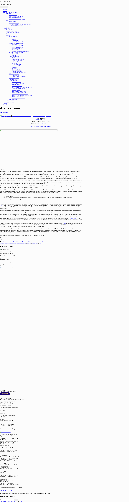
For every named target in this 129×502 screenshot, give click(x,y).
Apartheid (13, 241)
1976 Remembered (16, 82)
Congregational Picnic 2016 (18, 59)
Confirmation (15, 40)
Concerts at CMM (13, 79)
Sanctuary (14, 44)
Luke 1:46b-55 (47, 123)
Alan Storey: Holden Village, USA (17, 19)
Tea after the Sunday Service (18, 41)
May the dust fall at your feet (15, 25)
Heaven (14, 55)
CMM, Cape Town (6, 116)
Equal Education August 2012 (19, 88)
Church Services (10, 100)
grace (32, 241)
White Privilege (12, 21)
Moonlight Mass (13, 99)
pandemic (19, 243)
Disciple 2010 (15, 67)
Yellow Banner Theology (18, 83)
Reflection (48, 116)
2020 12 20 (38, 119)
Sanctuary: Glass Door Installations (20, 51)
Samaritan (29, 243)
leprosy (13, 243)
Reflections (8, 13)
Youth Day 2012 (16, 90)
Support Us (5, 104)
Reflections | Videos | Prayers (10, 12)
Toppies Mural (15, 57)
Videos (7, 20)
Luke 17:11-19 (73, 218)
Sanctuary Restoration (17, 48)
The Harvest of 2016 (17, 60)
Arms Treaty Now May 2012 (19, 92)
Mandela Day (15, 63)
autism (1, 205)
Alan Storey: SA (13, 15)
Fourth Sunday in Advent (39, 116)
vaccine (33, 243)
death (24, 241)
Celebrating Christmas (14, 74)
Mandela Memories (16, 64)
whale (36, 243)
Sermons (5, 11)
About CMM (9, 29)
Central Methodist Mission (6, 1)
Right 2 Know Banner (17, 96)
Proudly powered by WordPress (7, 501)
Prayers (7, 27)
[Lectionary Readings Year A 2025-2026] (5, 432)
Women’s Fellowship (17, 71)
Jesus (6, 243)
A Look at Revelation (14, 23)
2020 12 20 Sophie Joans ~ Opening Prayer (41, 126)
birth (17, 241)
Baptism (14, 39)
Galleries (8, 35)
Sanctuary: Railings (16, 49)
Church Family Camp (14, 78)
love (16, 243)
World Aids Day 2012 (17, 86)
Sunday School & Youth (11, 33)
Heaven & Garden (16, 53)
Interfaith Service (16, 84)
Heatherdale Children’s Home (19, 72)
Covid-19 (20, 241)
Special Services (10, 102)
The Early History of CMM (12, 31)
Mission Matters (12, 68)
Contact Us (5, 103)
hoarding (36, 241)
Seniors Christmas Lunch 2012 (19, 76)
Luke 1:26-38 (40, 123)
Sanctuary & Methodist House (16, 43)
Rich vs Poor (5, 112)
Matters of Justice (13, 80)
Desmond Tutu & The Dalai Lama (20, 94)
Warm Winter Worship (17, 66)
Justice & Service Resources (18, 98)
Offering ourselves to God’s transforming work (20, 24)
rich (25, 243)
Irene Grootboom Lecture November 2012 (22, 87)
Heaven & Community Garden (16, 52)
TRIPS (64, 223)
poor (23, 243)
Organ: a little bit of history (12, 32)
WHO (40, 243)
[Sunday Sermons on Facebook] (8, 491)
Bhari (21, 501)
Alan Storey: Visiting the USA (16, 17)
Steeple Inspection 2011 (17, 47)
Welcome (5, 9)
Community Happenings (15, 56)
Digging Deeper (7, 28)
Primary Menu (4, 7)
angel (3, 241)
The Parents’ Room (16, 37)
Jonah (9, 243)
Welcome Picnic (16, 62)
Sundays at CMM (13, 36)
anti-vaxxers (7, 241)
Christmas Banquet (16, 75)
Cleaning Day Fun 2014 (17, 45)
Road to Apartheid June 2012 (19, 91)
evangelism (28, 241)
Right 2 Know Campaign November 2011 (22, 95)
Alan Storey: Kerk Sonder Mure (16, 16)
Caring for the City (16, 70)
